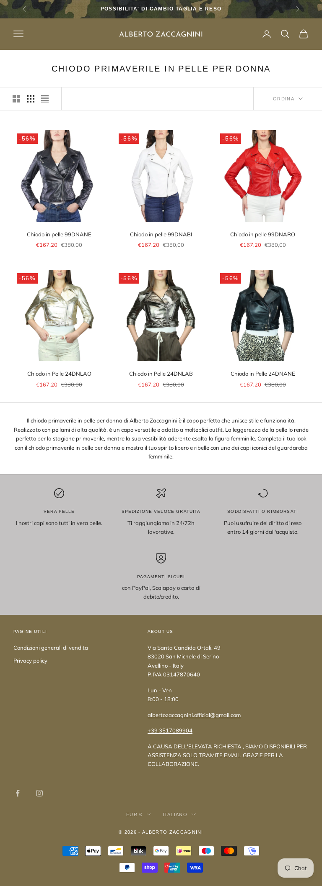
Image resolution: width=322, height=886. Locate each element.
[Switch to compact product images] (45, 98)
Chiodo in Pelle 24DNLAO (59, 373)
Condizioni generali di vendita (50, 647)
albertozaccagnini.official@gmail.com (194, 715)
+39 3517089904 (170, 730)
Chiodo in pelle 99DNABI (161, 234)
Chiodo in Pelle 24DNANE (263, 373)
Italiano (175, 814)
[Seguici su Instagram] (39, 793)
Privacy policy (30, 660)
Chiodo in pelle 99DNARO (262, 234)
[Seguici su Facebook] (17, 793)
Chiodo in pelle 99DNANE (59, 234)
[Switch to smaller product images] (30, 98)
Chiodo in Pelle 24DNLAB (161, 373)
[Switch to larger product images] (16, 98)
